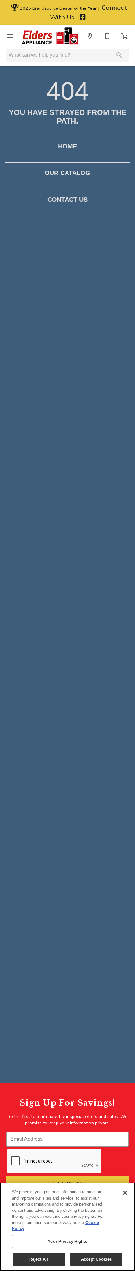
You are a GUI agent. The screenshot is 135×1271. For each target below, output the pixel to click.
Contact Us (67, 199)
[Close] (125, 1193)
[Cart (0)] (124, 36)
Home (67, 146)
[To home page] (49, 36)
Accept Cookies (96, 1259)
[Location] (89, 36)
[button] (10, 36)
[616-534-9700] (107, 36)
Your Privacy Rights (67, 1241)
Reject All (38, 1259)
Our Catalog (67, 172)
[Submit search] (119, 55)
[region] (67, 1227)
